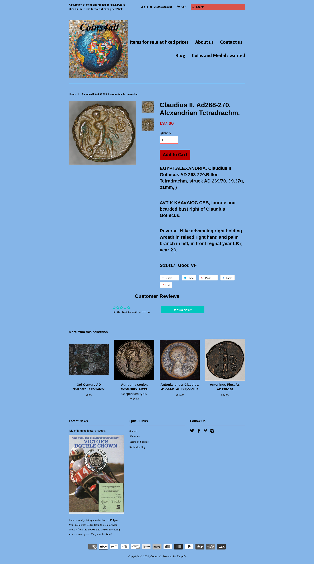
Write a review (183, 309)
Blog (180, 55)
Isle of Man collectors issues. (87, 430)
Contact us (231, 42)
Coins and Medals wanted (218, 55)
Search (133, 431)
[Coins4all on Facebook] (199, 431)
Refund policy (137, 447)
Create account (163, 6)
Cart (183, 6)
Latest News (78, 421)
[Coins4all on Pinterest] (206, 431)
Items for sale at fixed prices (159, 42)
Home (72, 94)
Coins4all (155, 556)
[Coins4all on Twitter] (192, 431)
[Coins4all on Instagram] (212, 431)
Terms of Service (139, 441)
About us (204, 42)
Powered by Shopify (174, 556)
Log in (144, 6)
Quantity (165, 132)
